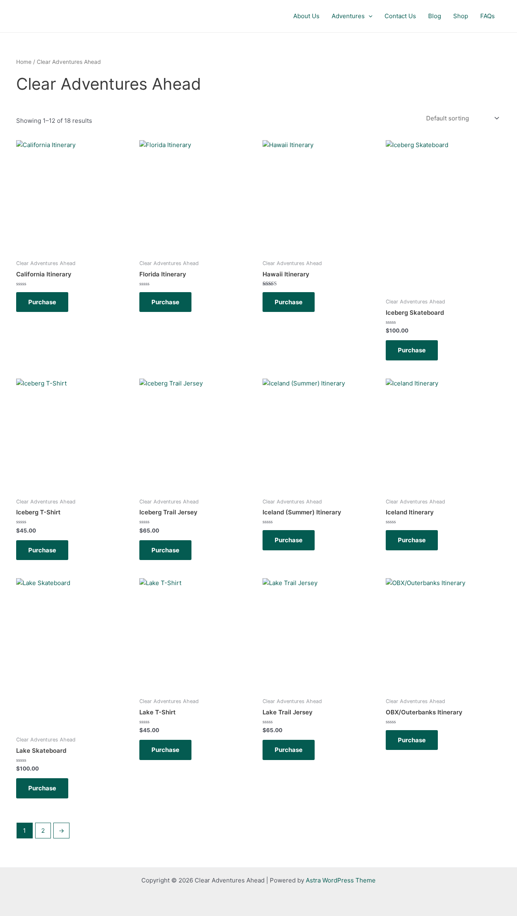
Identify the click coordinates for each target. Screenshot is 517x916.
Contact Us (400, 16)
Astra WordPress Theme (341, 880)
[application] (368, 16)
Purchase (42, 302)
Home (24, 62)
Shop (460, 16)
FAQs (487, 16)
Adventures (348, 16)
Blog (434, 16)
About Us (306, 16)
